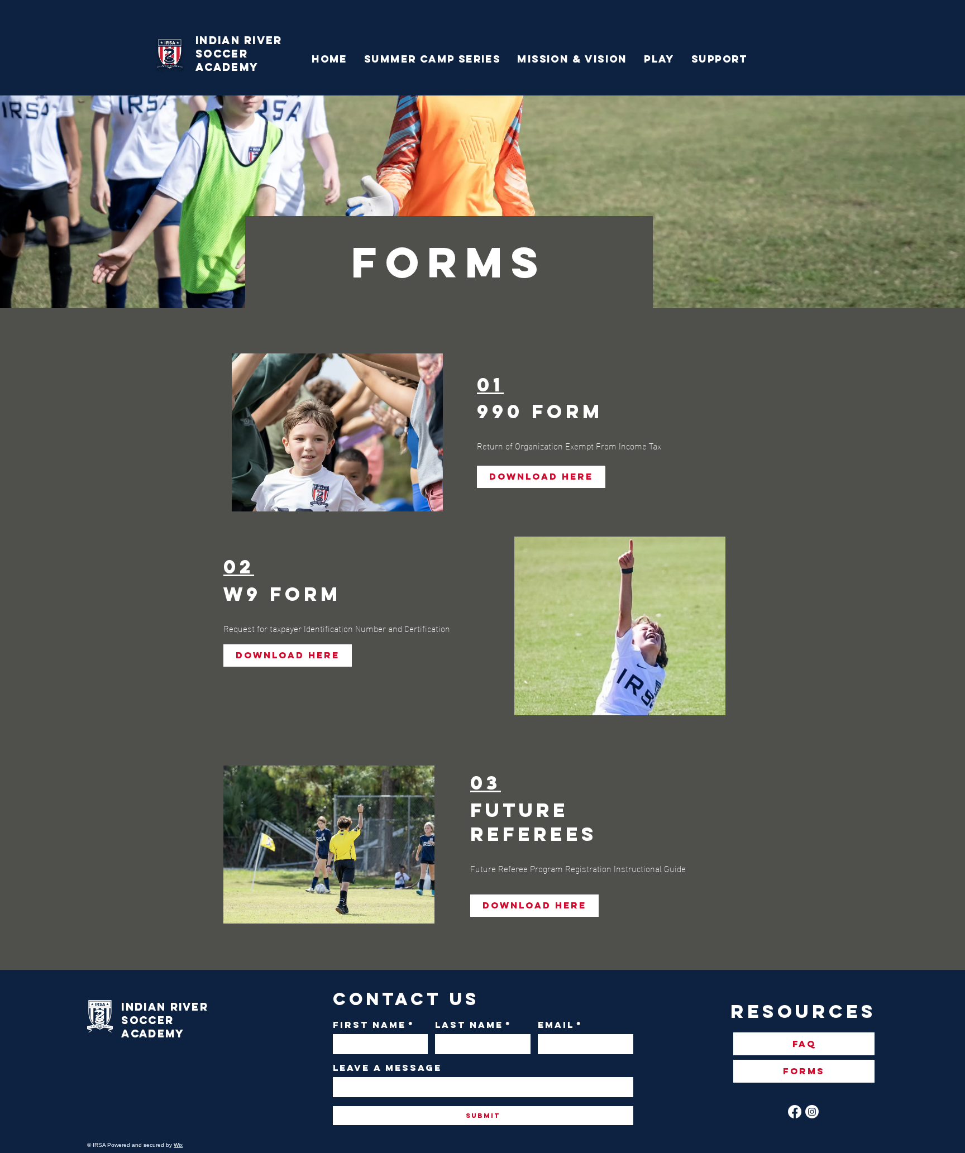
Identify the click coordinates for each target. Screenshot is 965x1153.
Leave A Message (387, 1068)
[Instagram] (812, 1111)
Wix (178, 1145)
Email (560, 1025)
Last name (473, 1025)
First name (373, 1025)
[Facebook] (794, 1111)
